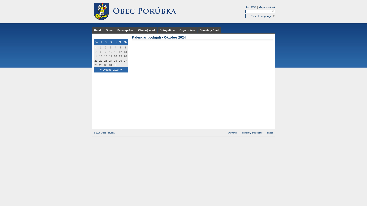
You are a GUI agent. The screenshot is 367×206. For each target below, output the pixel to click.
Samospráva (125, 30)
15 (100, 56)
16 (105, 56)
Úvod (97, 30)
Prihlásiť (269, 133)
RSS (253, 7)
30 (95, 47)
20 (125, 56)
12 (120, 51)
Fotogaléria (167, 30)
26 (120, 60)
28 (95, 65)
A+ (247, 7)
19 (120, 56)
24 (110, 60)
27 (125, 60)
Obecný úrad (146, 30)
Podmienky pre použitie (251, 133)
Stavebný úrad (209, 30)
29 (100, 65)
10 (110, 51)
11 (115, 51)
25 (115, 60)
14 (95, 56)
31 (110, 65)
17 (110, 56)
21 (95, 60)
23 (105, 60)
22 (100, 60)
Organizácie (187, 30)
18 (115, 56)
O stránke (232, 133)
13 (125, 51)
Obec (109, 30)
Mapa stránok (267, 7)
